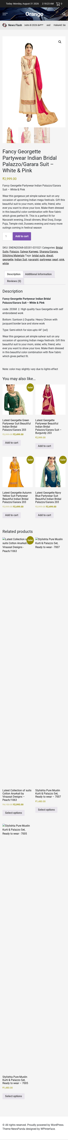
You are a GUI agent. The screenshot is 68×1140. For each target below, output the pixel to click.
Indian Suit (21, 259)
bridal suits (38, 255)
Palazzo (14, 251)
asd (45, 25)
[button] (60, 42)
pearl (55, 259)
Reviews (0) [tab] (14, 281)
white (5, 263)
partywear (45, 259)
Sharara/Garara (48, 251)
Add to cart (21, 236)
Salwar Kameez (29, 251)
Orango (34, 14)
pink (61, 259)
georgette (7, 259)
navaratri (33, 259)
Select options (13, 812)
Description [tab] (13, 274)
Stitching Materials (13, 255)
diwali (49, 255)
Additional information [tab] (38, 274)
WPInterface (48, 1128)
